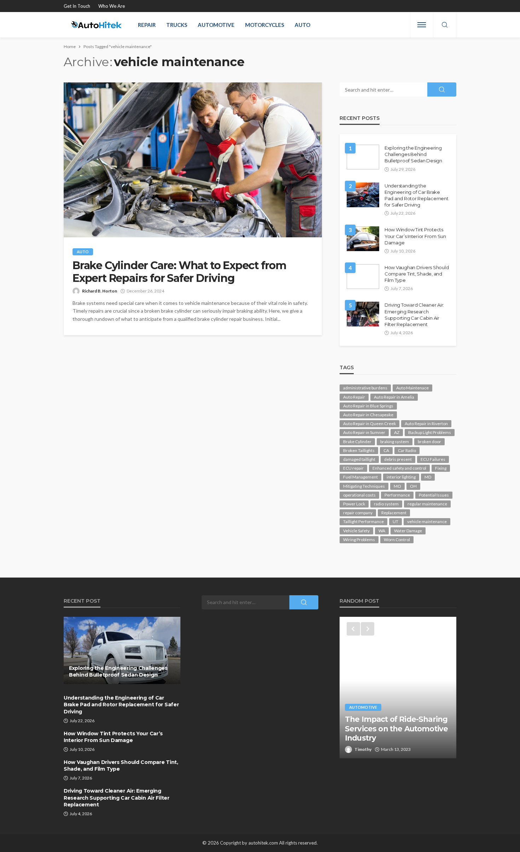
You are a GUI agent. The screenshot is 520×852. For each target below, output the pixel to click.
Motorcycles (264, 25)
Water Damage (408, 530)
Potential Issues (434, 495)
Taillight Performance (363, 521)
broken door (429, 441)
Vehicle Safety (356, 530)
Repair (147, 25)
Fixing (440, 468)
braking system (394, 441)
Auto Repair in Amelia (394, 397)
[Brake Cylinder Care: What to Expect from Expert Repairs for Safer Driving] (193, 159)
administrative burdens (365, 387)
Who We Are (111, 6)
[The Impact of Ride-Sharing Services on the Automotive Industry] (398, 687)
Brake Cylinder (357, 441)
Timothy (362, 749)
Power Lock (354, 503)
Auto (302, 25)
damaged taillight (359, 459)
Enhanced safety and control (399, 468)
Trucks (176, 25)
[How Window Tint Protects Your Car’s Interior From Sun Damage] (363, 238)
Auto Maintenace (412, 387)
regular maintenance (427, 503)
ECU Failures (433, 459)
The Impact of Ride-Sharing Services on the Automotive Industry (396, 728)
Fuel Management (360, 477)
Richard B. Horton (99, 291)
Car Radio (407, 450)
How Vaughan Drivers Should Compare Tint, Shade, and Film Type (417, 274)
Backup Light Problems (429, 432)
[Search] (445, 25)
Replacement (393, 512)
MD (427, 477)
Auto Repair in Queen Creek (369, 423)
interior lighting (401, 477)
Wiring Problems (359, 539)
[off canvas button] (421, 24)
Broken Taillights (359, 450)
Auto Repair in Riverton (426, 423)
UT (395, 521)
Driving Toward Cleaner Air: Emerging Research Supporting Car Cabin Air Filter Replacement (414, 314)
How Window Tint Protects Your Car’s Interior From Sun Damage (415, 236)
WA (382, 530)
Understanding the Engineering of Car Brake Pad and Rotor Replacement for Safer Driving (417, 195)
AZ (396, 432)
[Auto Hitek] (96, 24)
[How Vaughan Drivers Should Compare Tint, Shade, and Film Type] (363, 276)
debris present (398, 459)
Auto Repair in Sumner (364, 432)
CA (386, 450)
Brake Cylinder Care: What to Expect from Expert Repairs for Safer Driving (179, 272)
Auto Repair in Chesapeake (368, 414)
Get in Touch (77, 6)
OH (413, 486)
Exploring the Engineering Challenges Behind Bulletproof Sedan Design (413, 154)
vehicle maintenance (427, 521)
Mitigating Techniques (364, 486)
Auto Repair (354, 397)
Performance (397, 495)
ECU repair (353, 468)
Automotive (216, 25)
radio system (386, 503)
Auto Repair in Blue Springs (368, 405)
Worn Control (397, 539)
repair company (357, 512)
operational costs (359, 495)
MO (397, 486)
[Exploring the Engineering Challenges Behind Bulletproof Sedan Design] (363, 157)
